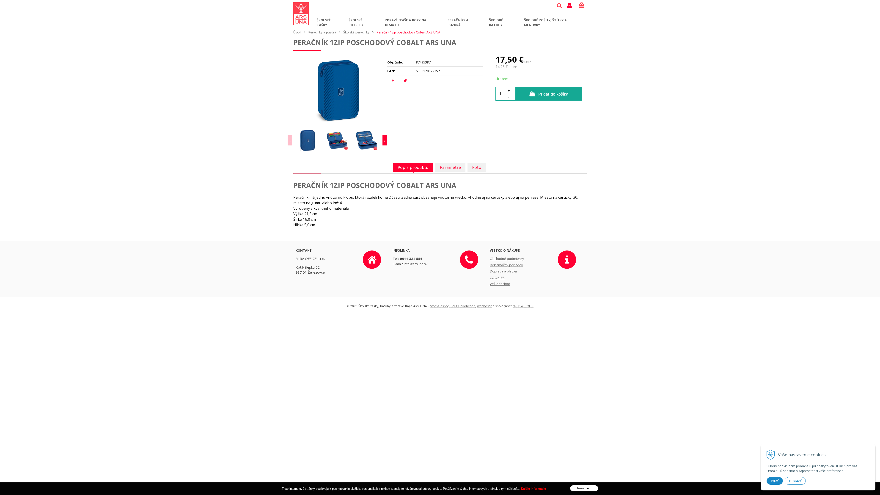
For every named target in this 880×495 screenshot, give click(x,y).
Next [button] (384, 140)
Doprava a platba (503, 271)
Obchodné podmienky (507, 258)
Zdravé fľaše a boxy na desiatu (405, 22)
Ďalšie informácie (533, 488)
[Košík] (581, 5)
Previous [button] (290, 140)
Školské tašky (324, 22)
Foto (476, 167)
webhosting (485, 306)
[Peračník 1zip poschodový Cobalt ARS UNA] (337, 89)
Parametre (450, 167)
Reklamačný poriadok (506, 265)
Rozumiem (584, 488)
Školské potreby (356, 22)
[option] (308, 140)
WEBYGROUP (523, 306)
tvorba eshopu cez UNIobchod (452, 306)
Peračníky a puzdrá (458, 22)
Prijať (774, 481)
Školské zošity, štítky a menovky (545, 22)
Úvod (297, 32)
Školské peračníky (356, 32)
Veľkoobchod (500, 283)
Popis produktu (413, 167)
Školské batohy (496, 22)
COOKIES (497, 277)
